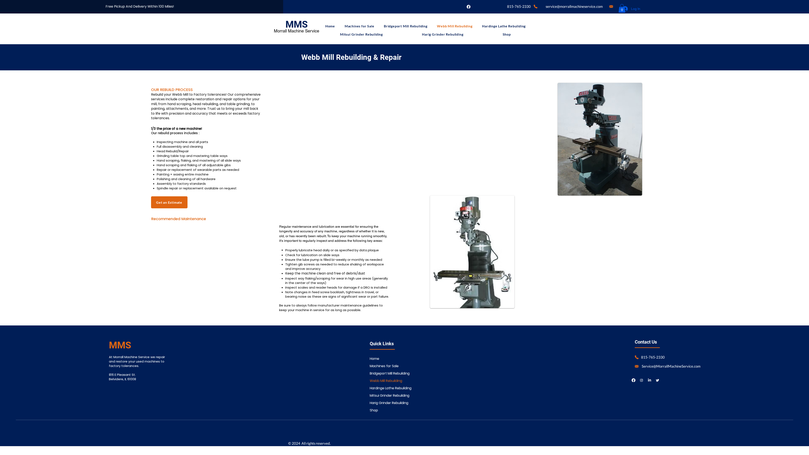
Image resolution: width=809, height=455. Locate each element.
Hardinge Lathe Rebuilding (384, 388)
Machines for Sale (384, 366)
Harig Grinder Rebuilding (384, 402)
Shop (374, 410)
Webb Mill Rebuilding (384, 380)
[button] (622, 8)
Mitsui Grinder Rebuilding (384, 395)
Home (374, 358)
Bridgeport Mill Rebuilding (384, 373)
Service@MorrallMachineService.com (671, 366)
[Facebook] (468, 7)
